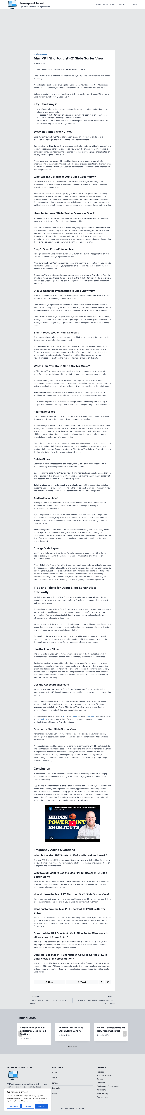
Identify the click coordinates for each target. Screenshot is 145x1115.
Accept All (41, 1106)
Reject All (28, 1106)
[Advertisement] (72, 25)
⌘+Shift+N (42, 719)
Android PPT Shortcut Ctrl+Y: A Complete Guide (48, 1000)
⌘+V (75, 716)
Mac (35, 54)
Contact (113, 5)
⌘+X (65, 716)
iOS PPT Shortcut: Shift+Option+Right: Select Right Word (95, 1000)
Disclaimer (101, 1083)
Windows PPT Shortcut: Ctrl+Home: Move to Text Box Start (33, 1030)
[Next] (125, 1034)
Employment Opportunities (108, 1086)
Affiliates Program (104, 1075)
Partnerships (102, 1090)
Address (100, 1072)
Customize (14, 1106)
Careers (100, 1079)
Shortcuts (42, 54)
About (105, 5)
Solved (134, 5)
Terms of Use (102, 1097)
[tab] (68, 1046)
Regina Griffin (40, 63)
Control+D (90, 716)
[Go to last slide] (20, 1034)
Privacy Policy (102, 1093)
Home (98, 5)
